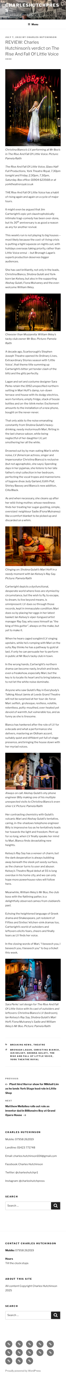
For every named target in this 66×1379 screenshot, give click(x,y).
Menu (35, 24)
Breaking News (21, 1045)
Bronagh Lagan (21, 1050)
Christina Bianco (46, 1050)
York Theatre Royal (24, 1059)
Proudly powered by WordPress (23, 1370)
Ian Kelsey (17, 1053)
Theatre (39, 1045)
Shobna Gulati (37, 1053)
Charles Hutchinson (42, 37)
